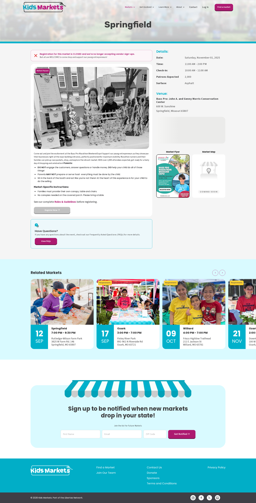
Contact (193, 7)
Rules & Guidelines (65, 202)
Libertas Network (73, 497)
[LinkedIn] (217, 497)
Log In (205, 7)
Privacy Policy (216, 467)
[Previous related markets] (215, 273)
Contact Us (154, 467)
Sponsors (153, 478)
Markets (128, 7)
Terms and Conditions (162, 483)
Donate (152, 473)
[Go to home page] (52, 470)
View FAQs (46, 241)
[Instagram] (193, 497)
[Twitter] (209, 497)
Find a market (223, 7)
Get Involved (145, 7)
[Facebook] (201, 497)
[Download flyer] (184, 159)
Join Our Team (106, 473)
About (179, 7)
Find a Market (105, 467)
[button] (173, 176)
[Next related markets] (222, 273)
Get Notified (180, 434)
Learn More (164, 7)
